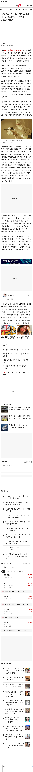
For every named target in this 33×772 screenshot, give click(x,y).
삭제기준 (29, 462)
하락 (13, 567)
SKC (2, 50)
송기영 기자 (4, 43)
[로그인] (28, 5)
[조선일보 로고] (4, 1)
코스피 (9, 571)
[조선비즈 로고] (16, 5)
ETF (20, 571)
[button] (2, 5)
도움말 (24, 462)
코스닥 (15, 571)
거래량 (28, 567)
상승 (5, 567)
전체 (3, 571)
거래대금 (20, 567)
